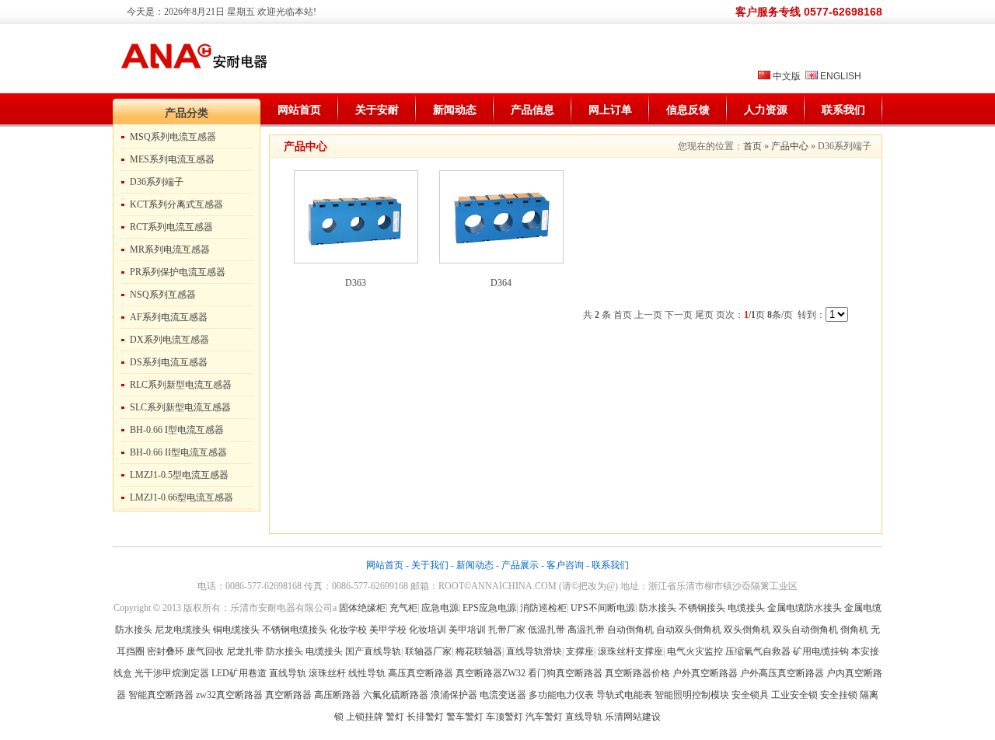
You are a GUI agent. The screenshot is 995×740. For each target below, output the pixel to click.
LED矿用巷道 (239, 673)
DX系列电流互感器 (169, 339)
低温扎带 (546, 629)
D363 (355, 283)
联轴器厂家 (428, 651)
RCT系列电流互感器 (171, 227)
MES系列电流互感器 (172, 159)
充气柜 (403, 607)
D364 (501, 283)
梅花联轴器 (479, 651)
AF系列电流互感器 (169, 317)
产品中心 (789, 146)
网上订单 (610, 110)
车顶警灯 (504, 716)
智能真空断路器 (161, 694)
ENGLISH (840, 76)
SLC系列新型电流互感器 (180, 407)
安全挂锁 (838, 694)
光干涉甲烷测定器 (171, 673)
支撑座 (580, 651)
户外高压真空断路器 (782, 673)
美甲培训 (467, 629)
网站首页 (299, 110)
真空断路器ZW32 (490, 673)
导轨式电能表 (624, 694)
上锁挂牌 (364, 716)
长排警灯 (425, 716)
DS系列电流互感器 (169, 362)
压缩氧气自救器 (758, 651)
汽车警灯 (544, 716)
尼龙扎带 (245, 651)
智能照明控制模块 (692, 694)
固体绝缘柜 (362, 607)
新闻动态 (455, 110)
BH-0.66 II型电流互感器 (178, 452)
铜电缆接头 (236, 629)
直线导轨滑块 (534, 651)
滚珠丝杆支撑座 (630, 651)
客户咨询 (565, 565)
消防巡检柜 (543, 607)
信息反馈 (688, 110)
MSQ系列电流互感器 (173, 136)
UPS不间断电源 (603, 607)
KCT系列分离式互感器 (176, 204)
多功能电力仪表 (561, 694)
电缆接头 (746, 607)
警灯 (395, 716)
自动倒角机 (630, 629)
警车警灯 (465, 716)
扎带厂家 (506, 629)
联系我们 (843, 110)
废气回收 (206, 651)
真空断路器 (288, 694)
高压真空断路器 (420, 673)
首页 (752, 146)
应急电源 (440, 607)
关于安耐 (377, 110)
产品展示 (520, 565)
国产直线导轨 (373, 651)
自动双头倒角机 (688, 629)
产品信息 (532, 110)
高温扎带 (586, 629)
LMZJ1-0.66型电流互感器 (181, 497)
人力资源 (765, 110)
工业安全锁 (794, 694)
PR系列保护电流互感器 (177, 272)
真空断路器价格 (637, 673)
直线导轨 (287, 673)
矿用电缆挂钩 (821, 651)
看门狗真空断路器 (565, 673)
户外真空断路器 (705, 673)
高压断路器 (337, 694)
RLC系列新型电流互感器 (181, 384)
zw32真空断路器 (229, 694)
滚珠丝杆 (327, 673)
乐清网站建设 (633, 716)
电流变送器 (503, 694)
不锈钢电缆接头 (294, 629)
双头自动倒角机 (805, 629)
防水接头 (657, 607)
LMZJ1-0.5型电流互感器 (179, 474)
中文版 (787, 76)
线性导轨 (367, 673)
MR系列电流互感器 (170, 249)
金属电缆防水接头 (804, 607)
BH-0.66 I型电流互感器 (177, 429)
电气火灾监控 (695, 651)
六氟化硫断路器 (395, 694)
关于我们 (430, 565)
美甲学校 (388, 629)
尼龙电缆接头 (183, 629)
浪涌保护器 (454, 694)
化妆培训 (427, 629)
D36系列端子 (156, 181)
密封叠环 (167, 651)
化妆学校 (348, 629)
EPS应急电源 (489, 607)
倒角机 (854, 629)
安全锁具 (750, 694)
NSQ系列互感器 (163, 294)
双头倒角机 (747, 629)
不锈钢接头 (702, 607)
